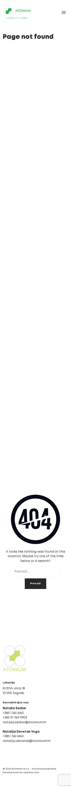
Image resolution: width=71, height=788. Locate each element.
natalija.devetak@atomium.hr (27, 741)
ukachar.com (31, 773)
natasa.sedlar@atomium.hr (24, 722)
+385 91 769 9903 (15, 717)
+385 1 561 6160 (13, 713)
